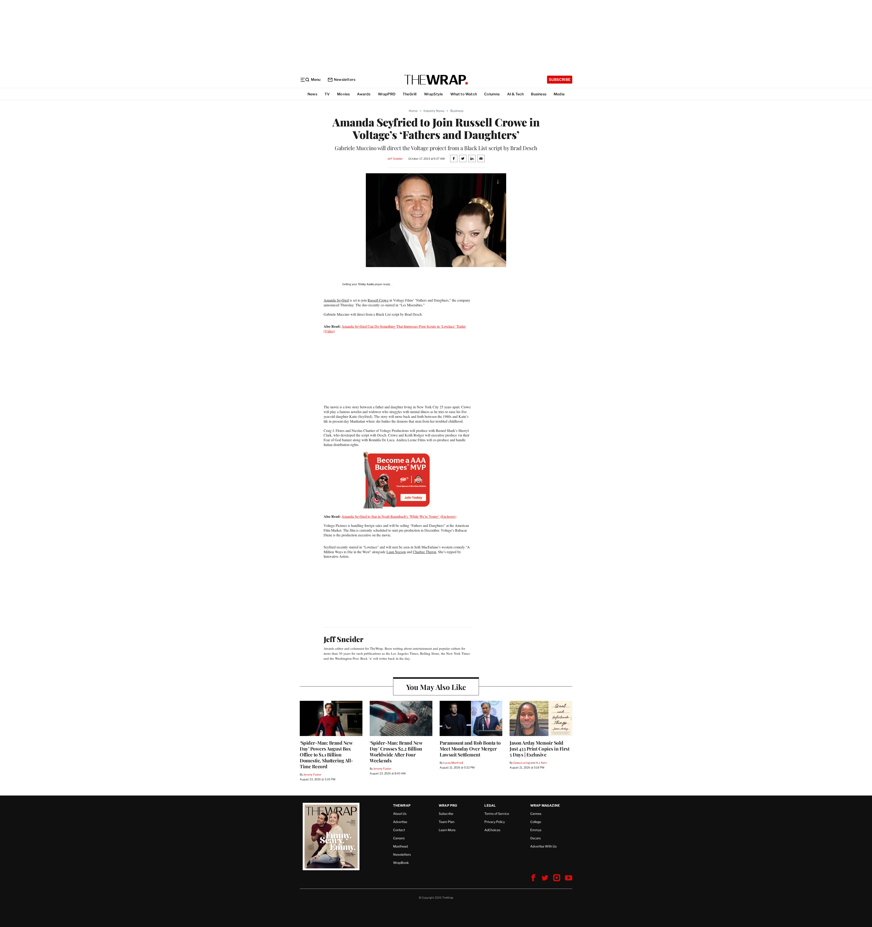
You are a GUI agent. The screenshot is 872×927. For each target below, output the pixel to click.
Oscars (535, 838)
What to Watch (463, 94)
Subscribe (559, 79)
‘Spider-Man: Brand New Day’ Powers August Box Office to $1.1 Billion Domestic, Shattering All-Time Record (326, 754)
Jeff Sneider (395, 158)
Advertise (400, 822)
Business (538, 94)
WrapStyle (433, 94)
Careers (399, 838)
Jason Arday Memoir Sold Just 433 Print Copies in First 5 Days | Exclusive (539, 748)
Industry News (434, 111)
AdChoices (492, 830)
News (312, 94)
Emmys (535, 830)
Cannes (535, 813)
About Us (399, 813)
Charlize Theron (424, 551)
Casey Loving (521, 762)
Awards (363, 94)
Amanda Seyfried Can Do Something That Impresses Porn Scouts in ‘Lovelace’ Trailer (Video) (395, 328)
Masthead (400, 846)
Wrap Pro (448, 805)
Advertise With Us (543, 846)
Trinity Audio (366, 284)
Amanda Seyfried (336, 300)
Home (413, 111)
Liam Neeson (396, 551)
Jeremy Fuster (312, 774)
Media (559, 94)
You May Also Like (436, 687)
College (535, 822)
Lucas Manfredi (453, 762)
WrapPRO (386, 94)
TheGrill (410, 94)
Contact (399, 830)
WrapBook (401, 863)
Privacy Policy (494, 822)
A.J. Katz (541, 762)
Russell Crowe (378, 300)
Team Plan (446, 822)
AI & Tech (515, 94)
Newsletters (344, 79)
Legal (490, 805)
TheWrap (402, 805)
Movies (343, 94)
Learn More (447, 830)
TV (327, 94)
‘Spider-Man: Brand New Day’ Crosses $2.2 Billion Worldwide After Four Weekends (396, 751)
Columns (492, 94)
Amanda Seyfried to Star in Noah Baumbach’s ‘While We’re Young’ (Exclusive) (399, 516)
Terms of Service (496, 813)
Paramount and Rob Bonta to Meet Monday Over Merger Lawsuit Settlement (470, 748)
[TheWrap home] (436, 79)
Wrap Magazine (545, 805)
